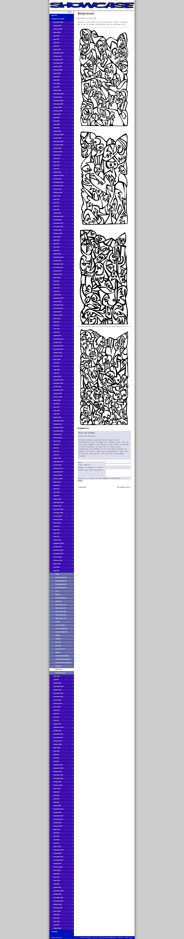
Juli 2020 (54, 680)
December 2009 (56, 145)
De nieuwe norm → (124, 487)
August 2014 (55, 336)
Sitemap (87, 937)
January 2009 (55, 108)
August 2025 (55, 888)
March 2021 (55, 707)
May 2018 (54, 489)
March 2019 (55, 523)
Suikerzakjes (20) (60, 618)
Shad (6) (57, 652)
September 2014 (56, 339)
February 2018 (55, 479)
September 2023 (56, 809)
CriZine (57, 621)
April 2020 (54, 567)
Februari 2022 (55, 745)
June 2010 (54, 166)
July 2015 (54, 373)
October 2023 (55, 813)
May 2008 (54, 80)
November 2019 (56, 550)
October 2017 (55, 465)
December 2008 (56, 104)
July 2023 (54, 802)
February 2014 (55, 315)
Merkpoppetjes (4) (60, 577)
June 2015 (54, 370)
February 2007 (55, 29)
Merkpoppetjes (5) (60, 581)
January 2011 (55, 189)
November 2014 (56, 346)
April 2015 (54, 363)
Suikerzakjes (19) (60, 615)
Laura (57, 591)
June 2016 (54, 411)
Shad (56, 574)
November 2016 (56, 428)
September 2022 (56, 768)
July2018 (54, 496)
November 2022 (56, 775)
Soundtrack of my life (56, 19)
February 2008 (55, 70)
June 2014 (54, 329)
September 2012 (56, 258)
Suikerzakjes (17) (60, 608)
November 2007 (56, 60)
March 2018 (55, 482)
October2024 (55, 854)
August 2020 (55, 683)
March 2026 (55, 911)
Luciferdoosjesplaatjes (62, 656)
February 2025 (55, 867)
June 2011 (54, 206)
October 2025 (55, 894)
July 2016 (54, 414)
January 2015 (55, 353)
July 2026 (54, 925)
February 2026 (55, 908)
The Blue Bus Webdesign (107, 937)
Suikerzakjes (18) (60, 611)
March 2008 (55, 74)
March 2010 (55, 155)
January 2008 (55, 67)
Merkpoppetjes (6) (60, 584)
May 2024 (54, 837)
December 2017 (56, 472)
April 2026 (54, 915)
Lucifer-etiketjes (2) (61, 628)
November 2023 (56, 816)
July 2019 (54, 537)
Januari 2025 (55, 864)
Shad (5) (57, 642)
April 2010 (54, 159)
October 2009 (55, 138)
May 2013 (54, 285)
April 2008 (54, 77)
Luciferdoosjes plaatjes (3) (63, 662)
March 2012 (55, 237)
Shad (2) (57, 594)
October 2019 (55, 547)
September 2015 (56, 380)
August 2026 (55, 929)
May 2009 (54, 121)
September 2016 (56, 421)
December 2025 (56, 901)
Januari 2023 (55, 782)
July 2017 (54, 455)
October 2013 (55, 302)
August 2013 (55, 295)
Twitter (120, 937)
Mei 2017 (54, 448)
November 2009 (56, 142)
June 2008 (54, 84)
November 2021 (56, 734)
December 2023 (56, 820)
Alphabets (53, 932)
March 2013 (55, 278)
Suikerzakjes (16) (60, 604)
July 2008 (54, 87)
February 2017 (55, 438)
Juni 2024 (54, 840)
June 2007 (54, 43)
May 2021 (54, 714)
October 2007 (55, 57)
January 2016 (55, 394)
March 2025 (55, 871)
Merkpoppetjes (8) (60, 598)
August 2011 (55, 213)
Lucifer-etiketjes (60, 625)
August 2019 (55, 540)
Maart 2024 (54, 830)
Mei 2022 (54, 755)
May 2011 (54, 203)
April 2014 (54, 322)
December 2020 (56, 697)
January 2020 (55, 557)
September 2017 (56, 462)
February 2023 (55, 785)
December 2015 (56, 390)
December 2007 (56, 63)
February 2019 (55, 520)
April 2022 (54, 751)
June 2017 (54, 452)
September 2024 (56, 850)
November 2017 (56, 469)
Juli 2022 (54, 762)
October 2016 (55, 424)
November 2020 (56, 693)
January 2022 (55, 741)
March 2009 (55, 114)
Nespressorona (60, 649)
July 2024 (54, 843)
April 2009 (54, 118)
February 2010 (55, 152)
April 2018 (54, 486)
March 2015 (55, 360)
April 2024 (54, 833)
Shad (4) (57, 638)
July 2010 (54, 169)
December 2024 (56, 860)
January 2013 (55, 271)
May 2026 (54, 918)
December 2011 (56, 227)
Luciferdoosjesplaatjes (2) (63, 659)
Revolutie (58, 645)
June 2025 (54, 881)
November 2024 (56, 857)
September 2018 (56, 503)
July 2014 (54, 332)
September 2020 (56, 687)
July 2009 (54, 128)
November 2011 (56, 223)
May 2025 (54, 877)
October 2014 (55, 343)
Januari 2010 (55, 149)
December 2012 (56, 268)
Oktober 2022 (55, 772)
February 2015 (55, 356)
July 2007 (54, 46)
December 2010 (56, 186)
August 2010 (55, 172)
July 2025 (54, 884)
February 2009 (55, 111)
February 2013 (55, 275)
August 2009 (55, 131)
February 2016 (55, 397)
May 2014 (54, 326)
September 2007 (56, 53)
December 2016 (56, 431)
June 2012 (54, 247)
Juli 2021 (54, 721)
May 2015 (54, 367)
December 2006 (56, 23)
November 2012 (56, 264)
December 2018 (56, 513)
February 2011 (55, 193)
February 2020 (55, 561)
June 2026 (54, 922)
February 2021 (55, 704)
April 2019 (54, 527)
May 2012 (54, 244)
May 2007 (54, 40)
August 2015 (55, 377)
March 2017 (55, 441)
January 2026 (55, 905)
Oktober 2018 (55, 506)
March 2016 (55, 401)
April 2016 (54, 404)
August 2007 (55, 50)
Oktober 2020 (55, 690)
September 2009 (56, 135)
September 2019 (56, 544)
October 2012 (55, 261)
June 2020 (54, 676)
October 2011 (55, 220)
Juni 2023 (54, 799)
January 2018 (55, 476)
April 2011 (54, 200)
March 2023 (55, 789)
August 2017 (55, 458)
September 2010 (56, 176)
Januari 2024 (55, 823)
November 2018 (56, 510)
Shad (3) (57, 635)
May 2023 (54, 796)
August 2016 (55, 418)
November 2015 (56, 384)
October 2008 (55, 97)
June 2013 (54, 288)
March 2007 (55, 33)
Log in (95, 937)
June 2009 (54, 125)
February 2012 (55, 234)
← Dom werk (82, 487)
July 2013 (54, 292)
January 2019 (55, 516)
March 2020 (55, 564)
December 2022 (56, 779)
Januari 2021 (55, 700)
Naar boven (129, 937)
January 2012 (55, 230)
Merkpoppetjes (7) (60, 587)
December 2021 (56, 738)
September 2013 (56, 298)
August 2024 (55, 847)
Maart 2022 (54, 748)
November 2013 (56, 305)
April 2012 (54, 240)
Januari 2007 (55, 26)
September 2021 (56, 728)
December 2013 (56, 309)
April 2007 (54, 36)
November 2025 (56, 898)
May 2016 (54, 407)
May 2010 (54, 162)
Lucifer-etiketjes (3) (61, 632)
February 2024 (55, 826)
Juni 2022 (54, 758)
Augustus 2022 (56, 765)
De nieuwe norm (60, 673)
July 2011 (54, 210)
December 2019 (56, 554)
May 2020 (54, 571)
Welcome (53, 16)
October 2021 (55, 731)
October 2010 (55, 179)
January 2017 (55, 435)
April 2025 (54, 874)
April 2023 (54, 792)
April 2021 (54, 711)
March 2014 (55, 319)
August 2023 (55, 806)
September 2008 (56, 94)
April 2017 (54, 445)
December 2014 (56, 349)
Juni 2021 (54, 717)
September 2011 (56, 217)
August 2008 (55, 91)
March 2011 (54, 196)
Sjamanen (58, 601)
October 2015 (55, 387)
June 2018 (54, 493)
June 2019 (54, 533)
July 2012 (54, 251)
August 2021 (55, 724)
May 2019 (54, 530)
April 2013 (54, 281)
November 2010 (56, 183)
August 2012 (55, 254)
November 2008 (56, 101)
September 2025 (56, 891)
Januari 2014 (55, 312)
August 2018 (55, 499)
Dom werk (58, 666)
